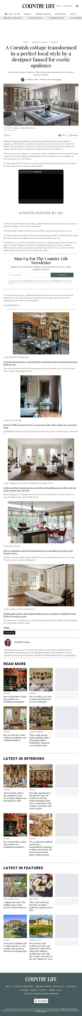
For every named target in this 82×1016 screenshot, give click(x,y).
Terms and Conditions (43, 986)
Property (27, 14)
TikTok (58, 990)
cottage (24, 156)
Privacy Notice (57, 280)
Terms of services (28, 280)
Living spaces (9, 632)
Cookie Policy (71, 986)
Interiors (54, 42)
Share (8, 135)
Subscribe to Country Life (12, 18)
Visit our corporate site (69, 1009)
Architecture (60, 14)
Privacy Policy (58, 986)
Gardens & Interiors (43, 14)
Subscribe (67, 6)
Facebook (33, 990)
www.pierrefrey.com (11, 300)
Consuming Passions (56, 18)
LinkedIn (52, 990)
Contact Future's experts (23, 986)
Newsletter (75, 135)
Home (25, 42)
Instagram (24, 990)
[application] (41, 186)
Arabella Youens (32, 79)
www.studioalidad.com (12, 305)
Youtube (42, 990)
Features (58, 79)
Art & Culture (14, 14)
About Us (9, 986)
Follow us (63, 135)
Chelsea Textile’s (53, 242)
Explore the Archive (35, 18)
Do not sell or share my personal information (41, 994)
